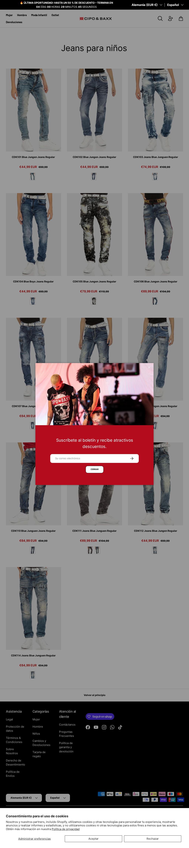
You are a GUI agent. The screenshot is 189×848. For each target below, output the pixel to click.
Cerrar (95, 469)
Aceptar (93, 838)
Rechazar (153, 838)
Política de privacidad (66, 829)
